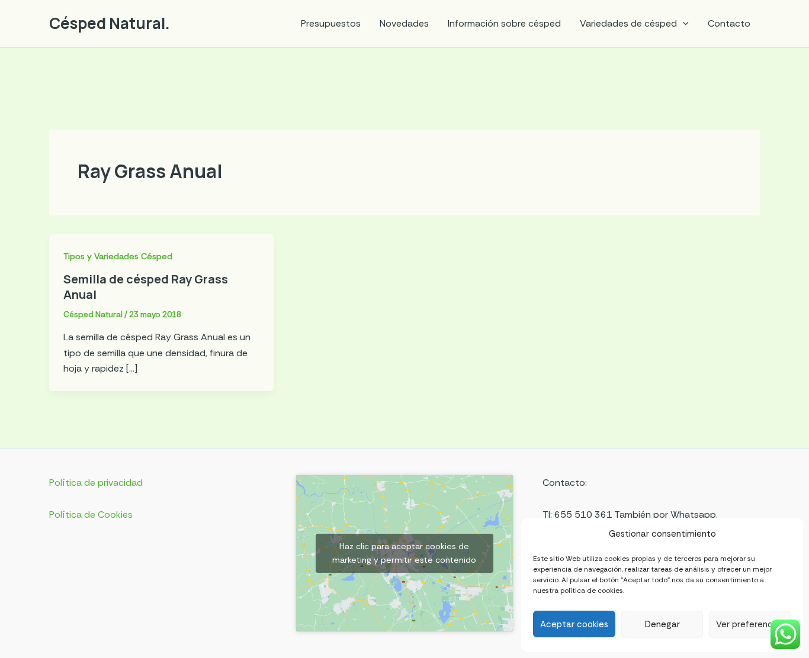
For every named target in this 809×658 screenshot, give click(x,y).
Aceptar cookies (574, 624)
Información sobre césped (504, 23)
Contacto (729, 23)
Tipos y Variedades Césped (117, 256)
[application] (683, 23)
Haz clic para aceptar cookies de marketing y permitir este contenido (404, 553)
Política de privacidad (96, 482)
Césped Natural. (109, 23)
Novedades (404, 23)
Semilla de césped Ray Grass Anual (145, 286)
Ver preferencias (750, 624)
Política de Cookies (91, 514)
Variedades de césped (628, 23)
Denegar (662, 624)
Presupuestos (331, 23)
